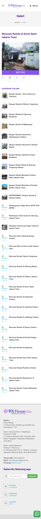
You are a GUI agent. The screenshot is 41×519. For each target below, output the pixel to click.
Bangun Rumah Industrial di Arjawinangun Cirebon (20, 135)
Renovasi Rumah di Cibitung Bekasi (23, 266)
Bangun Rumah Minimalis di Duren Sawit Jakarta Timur (22, 176)
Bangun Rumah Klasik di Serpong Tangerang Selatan (22, 166)
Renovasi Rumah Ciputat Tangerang (23, 256)
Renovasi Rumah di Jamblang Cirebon (24, 317)
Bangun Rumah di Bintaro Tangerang (23, 104)
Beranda (17, 22)
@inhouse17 (16, 463)
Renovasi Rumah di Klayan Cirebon (23, 327)
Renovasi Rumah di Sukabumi (20, 347)
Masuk (35, 5)
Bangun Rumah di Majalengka (20, 124)
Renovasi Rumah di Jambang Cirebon (23, 307)
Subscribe (32, 476)
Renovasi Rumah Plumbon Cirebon (22, 368)
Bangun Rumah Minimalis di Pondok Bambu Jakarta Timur (23, 186)
